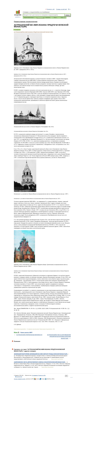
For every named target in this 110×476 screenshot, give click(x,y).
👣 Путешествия (18, 376)
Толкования (40, 17)
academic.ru (17, 17)
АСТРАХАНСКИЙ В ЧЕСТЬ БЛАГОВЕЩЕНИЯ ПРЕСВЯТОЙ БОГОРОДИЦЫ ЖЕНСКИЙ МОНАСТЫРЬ (59, 336)
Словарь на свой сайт (61, 9)
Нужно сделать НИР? (26, 332)
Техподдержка (35, 375)
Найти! (67, 15)
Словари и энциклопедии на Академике (36, 12)
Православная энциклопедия (29, 17)
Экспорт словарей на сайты (19, 378)
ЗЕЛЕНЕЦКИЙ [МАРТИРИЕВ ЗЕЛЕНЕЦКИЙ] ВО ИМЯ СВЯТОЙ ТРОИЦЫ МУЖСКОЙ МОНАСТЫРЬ (40, 354)
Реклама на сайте (42, 375)
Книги (55, 17)
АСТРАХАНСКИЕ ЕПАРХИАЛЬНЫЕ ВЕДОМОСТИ (29, 334)
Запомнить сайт (51, 9)
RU (68, 9)
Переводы (47, 17)
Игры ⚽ (63, 17)
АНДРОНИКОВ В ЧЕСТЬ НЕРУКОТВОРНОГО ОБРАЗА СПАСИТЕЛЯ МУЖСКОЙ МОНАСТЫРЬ (39, 362)
